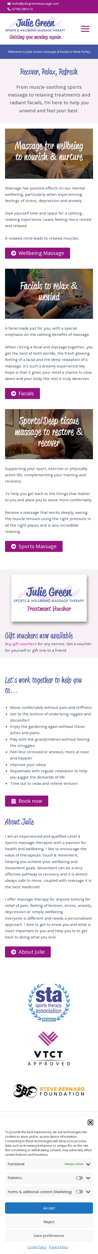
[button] (90, 1122)
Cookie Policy (36, 1247)
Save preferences (49, 1235)
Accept (49, 1207)
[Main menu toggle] (85, 29)
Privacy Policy (58, 1247)
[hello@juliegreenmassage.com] (33, 3)
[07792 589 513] (20, 9)
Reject (49, 1221)
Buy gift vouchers (21, 643)
